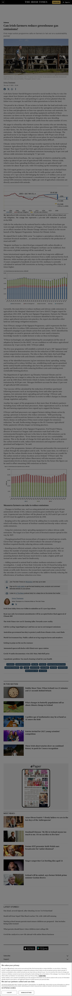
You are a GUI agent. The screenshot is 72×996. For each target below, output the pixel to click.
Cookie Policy (42, 975)
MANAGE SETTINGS (26, 992)
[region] (36, 979)
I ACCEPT (9, 992)
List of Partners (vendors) (9, 988)
